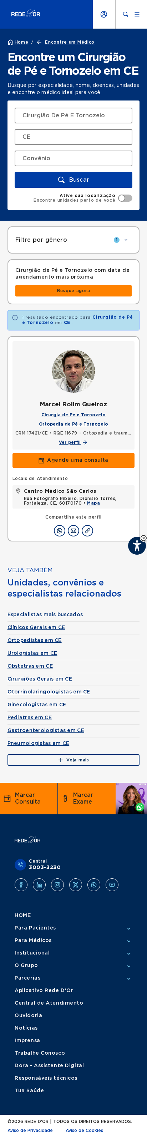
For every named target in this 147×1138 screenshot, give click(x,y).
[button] (74, 180)
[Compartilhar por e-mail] (73, 530)
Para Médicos (33, 940)
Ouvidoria (28, 1015)
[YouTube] (112, 884)
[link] (73, 290)
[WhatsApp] (94, 884)
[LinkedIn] (39, 884)
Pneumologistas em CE (38, 743)
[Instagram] (57, 884)
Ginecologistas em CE (36, 704)
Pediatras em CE (29, 717)
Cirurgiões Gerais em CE (39, 679)
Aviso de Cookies (84, 1130)
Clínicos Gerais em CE (36, 627)
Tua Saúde (29, 1090)
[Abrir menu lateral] (137, 14)
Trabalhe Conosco (40, 1053)
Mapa (93, 503)
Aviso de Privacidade (30, 1130)
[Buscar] (125, 14)
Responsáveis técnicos (46, 1078)
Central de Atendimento (49, 1003)
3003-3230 (45, 867)
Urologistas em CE (32, 653)
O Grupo (26, 965)
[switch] (83, 198)
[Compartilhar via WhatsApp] (59, 530)
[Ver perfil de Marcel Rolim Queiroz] (73, 371)
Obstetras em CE (30, 666)
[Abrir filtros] (126, 240)
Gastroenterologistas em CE (45, 730)
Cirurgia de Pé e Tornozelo (73, 415)
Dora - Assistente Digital (49, 1065)
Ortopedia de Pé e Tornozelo (73, 424)
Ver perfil (70, 442)
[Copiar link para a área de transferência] (87, 530)
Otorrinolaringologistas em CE (48, 692)
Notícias (26, 1028)
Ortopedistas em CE (34, 640)
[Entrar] (104, 14)
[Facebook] (21, 884)
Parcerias (27, 978)
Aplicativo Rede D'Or (44, 990)
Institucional (32, 953)
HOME (23, 915)
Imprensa (27, 1040)
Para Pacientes (35, 928)
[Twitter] (76, 884)
